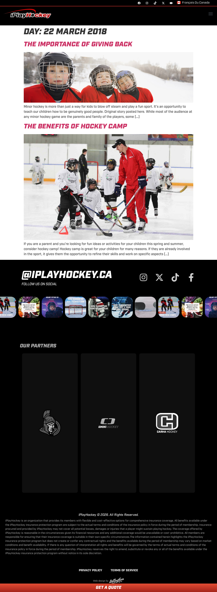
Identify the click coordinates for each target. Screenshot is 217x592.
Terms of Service (124, 570)
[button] (210, 13)
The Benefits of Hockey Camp (75, 126)
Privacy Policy (90, 570)
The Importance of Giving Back (78, 44)
